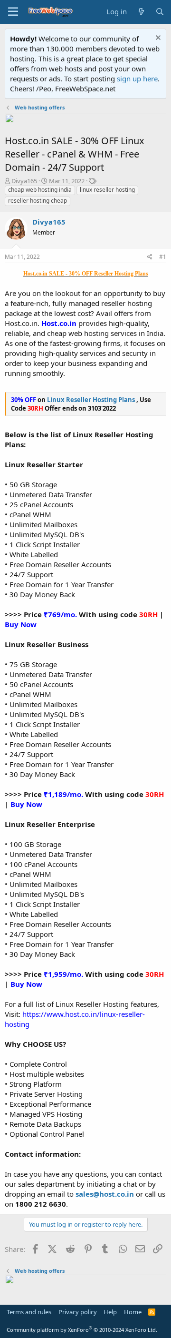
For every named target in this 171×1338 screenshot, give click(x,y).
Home (133, 1312)
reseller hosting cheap (37, 201)
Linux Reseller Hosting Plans (91, 399)
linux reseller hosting (107, 190)
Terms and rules (29, 1312)
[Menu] (13, 12)
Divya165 (24, 181)
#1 (162, 257)
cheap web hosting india (40, 190)
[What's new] (141, 11)
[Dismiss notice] (157, 39)
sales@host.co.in (105, 1194)
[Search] (160, 11)
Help (110, 1312)
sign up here (137, 78)
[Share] (150, 257)
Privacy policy (77, 1312)
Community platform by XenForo (82, 1329)
